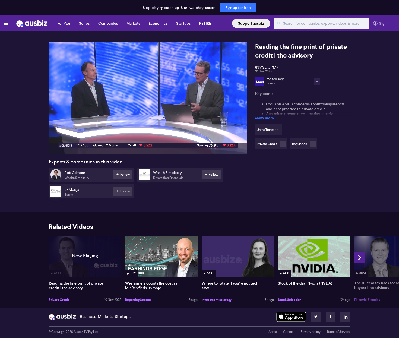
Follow (283, 144)
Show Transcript (268, 130)
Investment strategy (217, 300)
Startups (183, 23)
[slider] (148, 134)
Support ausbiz (251, 23)
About (272, 332)
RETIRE (205, 23)
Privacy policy (311, 332)
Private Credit (59, 300)
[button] (149, 99)
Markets (133, 23)
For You (63, 23)
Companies (108, 23)
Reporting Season (138, 300)
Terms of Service (338, 332)
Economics (158, 23)
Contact (289, 332)
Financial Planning (367, 299)
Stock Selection (290, 300)
